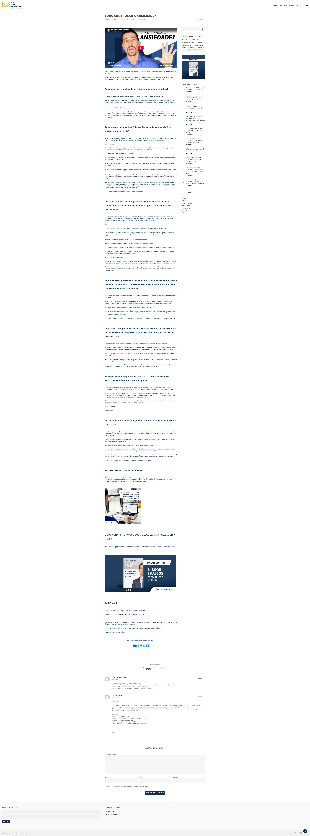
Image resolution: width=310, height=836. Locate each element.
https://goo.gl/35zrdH (140, 723)
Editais (184, 198)
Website (175, 777)
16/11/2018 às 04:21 (116, 679)
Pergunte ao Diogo (187, 203)
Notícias (184, 200)
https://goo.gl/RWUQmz (139, 718)
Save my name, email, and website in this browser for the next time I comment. (128, 786)
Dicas (132, 19)
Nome (107, 777)
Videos (143, 19)
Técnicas (137, 19)
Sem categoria (186, 208)
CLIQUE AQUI (132, 481)
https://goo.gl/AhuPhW (126, 720)
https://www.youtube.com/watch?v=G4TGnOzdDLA (126, 709)
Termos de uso (110, 811)
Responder (200, 678)
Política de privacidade (112, 814)
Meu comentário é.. (110, 754)
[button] (307, 5)
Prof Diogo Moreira (112, 19)
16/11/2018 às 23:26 (116, 697)
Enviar (6, 821)
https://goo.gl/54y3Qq (123, 716)
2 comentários (199, 19)
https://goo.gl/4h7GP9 (129, 722)
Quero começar (186, 205)
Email (141, 777)
